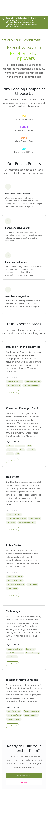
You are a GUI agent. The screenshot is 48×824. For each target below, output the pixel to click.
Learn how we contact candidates (20, 23)
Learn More (12, 392)
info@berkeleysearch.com (15, 26)
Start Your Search (24, 775)
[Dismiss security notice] (44, 18)
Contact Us (24, 782)
